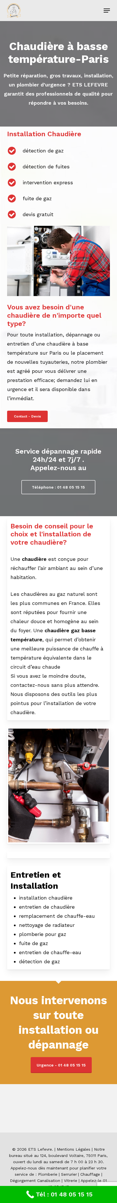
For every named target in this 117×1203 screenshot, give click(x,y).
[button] (107, 10)
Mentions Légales (73, 1149)
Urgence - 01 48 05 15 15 (61, 1065)
